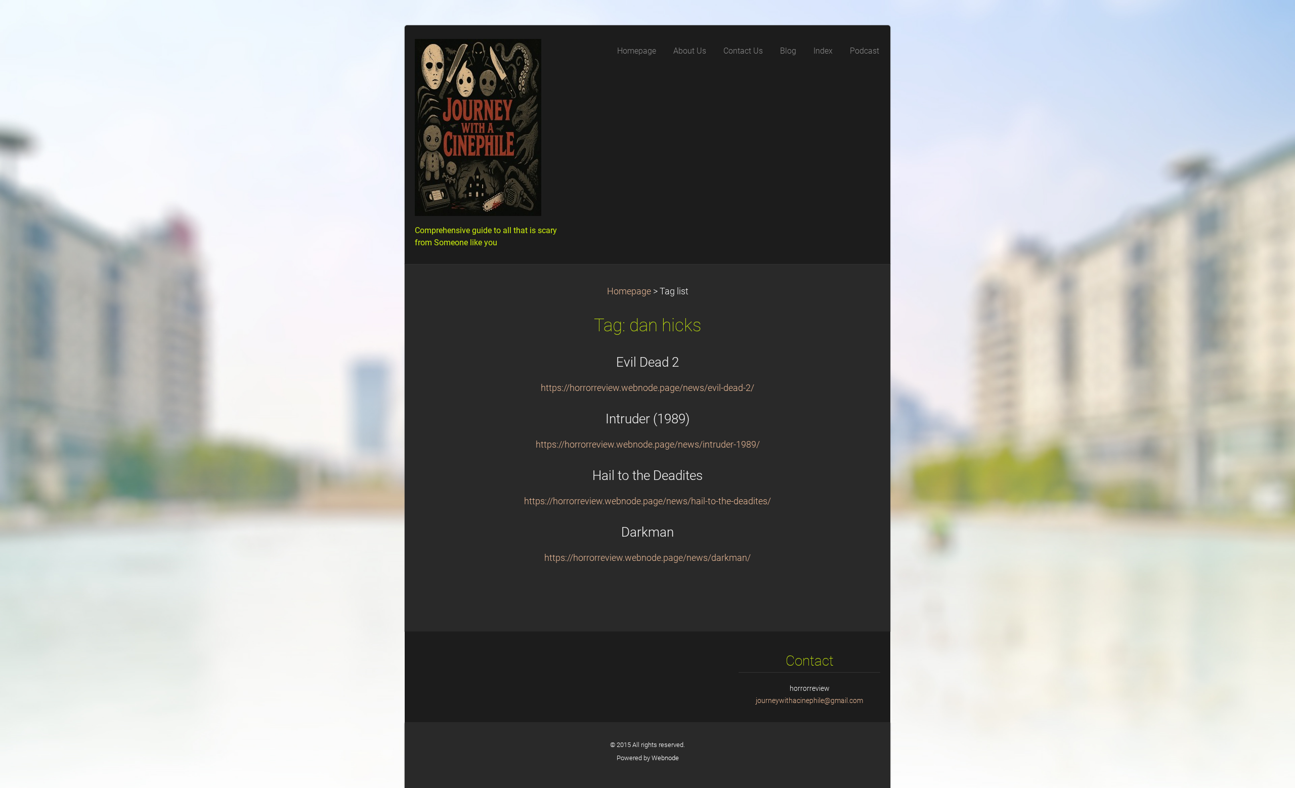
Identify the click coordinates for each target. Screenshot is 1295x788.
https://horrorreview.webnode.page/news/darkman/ (647, 558)
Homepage (629, 291)
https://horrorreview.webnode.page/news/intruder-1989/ (648, 445)
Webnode (665, 758)
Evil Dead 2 (647, 362)
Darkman (647, 532)
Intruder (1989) (647, 418)
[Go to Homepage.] (491, 130)
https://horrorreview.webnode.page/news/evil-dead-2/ (647, 388)
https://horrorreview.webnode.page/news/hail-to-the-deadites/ (647, 501)
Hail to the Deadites (647, 475)
